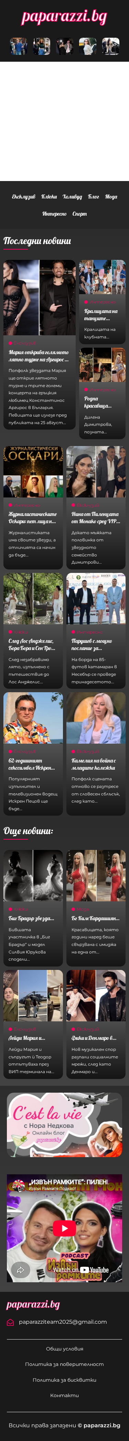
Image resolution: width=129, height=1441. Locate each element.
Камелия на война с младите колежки (94, 764)
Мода (111, 196)
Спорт (80, 213)
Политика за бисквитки (64, 1380)
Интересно (54, 213)
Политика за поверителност (64, 1364)
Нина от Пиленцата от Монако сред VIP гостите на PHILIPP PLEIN (95, 525)
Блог (93, 196)
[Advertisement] (64, 121)
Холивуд (72, 196)
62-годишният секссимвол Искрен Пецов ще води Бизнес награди (33, 771)
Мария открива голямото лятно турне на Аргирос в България (39, 359)
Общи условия (64, 1349)
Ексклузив (23, 196)
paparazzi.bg (64, 15)
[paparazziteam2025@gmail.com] (10, 1322)
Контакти (64, 1395)
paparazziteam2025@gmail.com (63, 1322)
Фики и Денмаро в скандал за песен (92, 1041)
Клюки (49, 196)
